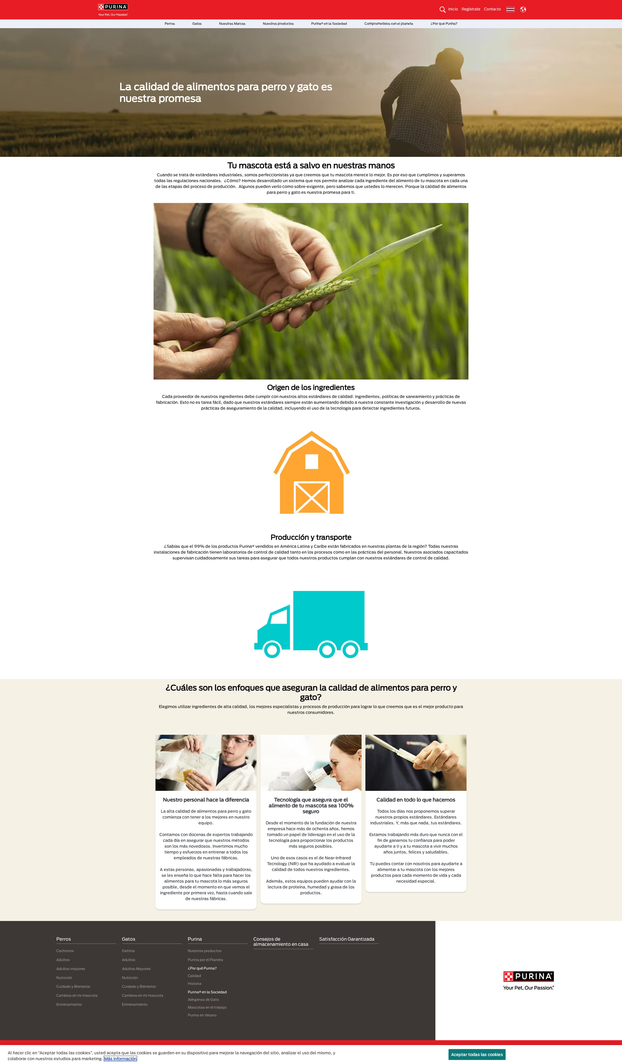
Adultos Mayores (136, 969)
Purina (195, 939)
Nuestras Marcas (232, 23)
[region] (311, 1054)
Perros (170, 23)
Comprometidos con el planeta (388, 23)
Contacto (492, 9)
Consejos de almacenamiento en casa (280, 941)
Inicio (453, 9)
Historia (194, 983)
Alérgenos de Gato (203, 999)
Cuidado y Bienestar (73, 986)
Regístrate (471, 9)
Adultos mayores (70, 969)
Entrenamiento (69, 1004)
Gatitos (128, 951)
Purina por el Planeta (205, 960)
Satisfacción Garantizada (346, 939)
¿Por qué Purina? (444, 23)
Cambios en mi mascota (77, 995)
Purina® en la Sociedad (329, 23)
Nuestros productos (278, 23)
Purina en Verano (202, 1015)
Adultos (63, 960)
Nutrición (64, 978)
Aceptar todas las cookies (477, 1054)
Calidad (194, 976)
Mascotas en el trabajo (207, 1007)
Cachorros (65, 951)
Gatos (197, 23)
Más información (120, 1058)
